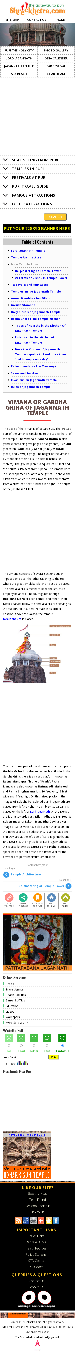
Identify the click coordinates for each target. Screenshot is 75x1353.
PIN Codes (36, 1267)
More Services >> (17, 1022)
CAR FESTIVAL (56, 66)
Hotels (10, 984)
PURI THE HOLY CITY (19, 50)
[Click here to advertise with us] (37, 232)
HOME (61, 20)
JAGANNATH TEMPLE (19, 66)
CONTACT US (36, 20)
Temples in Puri (28, 168)
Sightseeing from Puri (35, 160)
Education (12, 1006)
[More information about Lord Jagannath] (36, 1307)
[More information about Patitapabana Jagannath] (37, 969)
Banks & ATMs (15, 1000)
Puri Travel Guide (30, 186)
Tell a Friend (37, 1199)
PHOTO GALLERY (56, 50)
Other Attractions (32, 204)
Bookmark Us (37, 1193)
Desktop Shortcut (37, 1206)
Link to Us (37, 1212)
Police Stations (36, 1254)
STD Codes (36, 1260)
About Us (36, 1287)
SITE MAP (12, 20)
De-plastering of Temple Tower (41, 886)
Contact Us (36, 1281)
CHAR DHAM (56, 74)
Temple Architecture (26, 874)
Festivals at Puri (29, 177)
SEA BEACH (19, 74)
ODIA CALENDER (56, 58)
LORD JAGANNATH (19, 58)
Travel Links (36, 1236)
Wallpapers (13, 1017)
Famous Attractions (33, 195)
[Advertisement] (37, 117)
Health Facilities (16, 995)
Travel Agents (14, 989)
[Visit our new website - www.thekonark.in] (27, 1178)
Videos (10, 1011)
